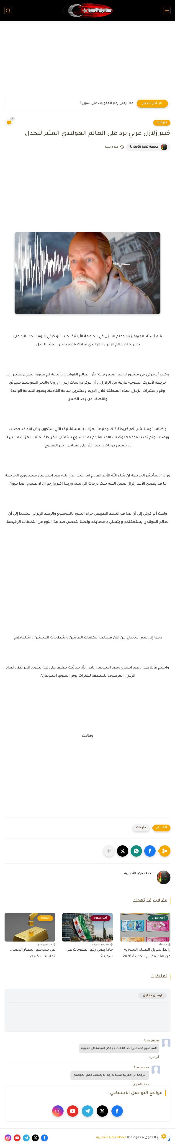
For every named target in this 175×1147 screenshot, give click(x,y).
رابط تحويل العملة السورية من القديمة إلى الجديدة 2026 (146, 953)
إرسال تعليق (152, 995)
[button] (150, 851)
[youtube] (72, 1111)
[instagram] (58, 1111)
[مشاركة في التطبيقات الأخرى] (109, 851)
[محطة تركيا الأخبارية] (87, 10)
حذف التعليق (141, 1084)
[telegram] (87, 1111)
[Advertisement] (87, 62)
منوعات (162, 122)
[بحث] (8, 10)
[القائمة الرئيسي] (167, 10)
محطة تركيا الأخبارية (111, 1137)
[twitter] (102, 1111)
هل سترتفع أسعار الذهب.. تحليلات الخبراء (32, 953)
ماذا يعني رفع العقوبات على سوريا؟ (106, 103)
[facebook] (117, 1111)
